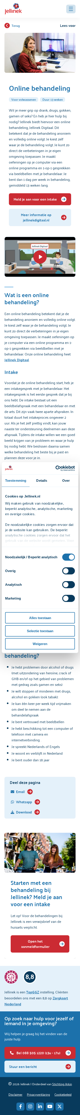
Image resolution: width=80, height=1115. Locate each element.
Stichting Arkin (62, 1084)
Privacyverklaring (38, 1094)
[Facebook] (20, 1107)
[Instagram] (30, 1107)
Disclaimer (15, 1094)
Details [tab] (41, 480)
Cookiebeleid (63, 1094)
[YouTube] (50, 1107)
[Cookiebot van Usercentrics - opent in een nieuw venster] (56, 468)
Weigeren (40, 644)
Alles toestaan (40, 618)
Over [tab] (66, 480)
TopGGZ (32, 992)
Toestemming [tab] (15, 480)
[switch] (68, 570)
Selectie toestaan (40, 631)
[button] (71, 9)
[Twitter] (60, 1107)
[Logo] (13, 9)
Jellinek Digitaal (16, 360)
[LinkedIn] (40, 1107)
